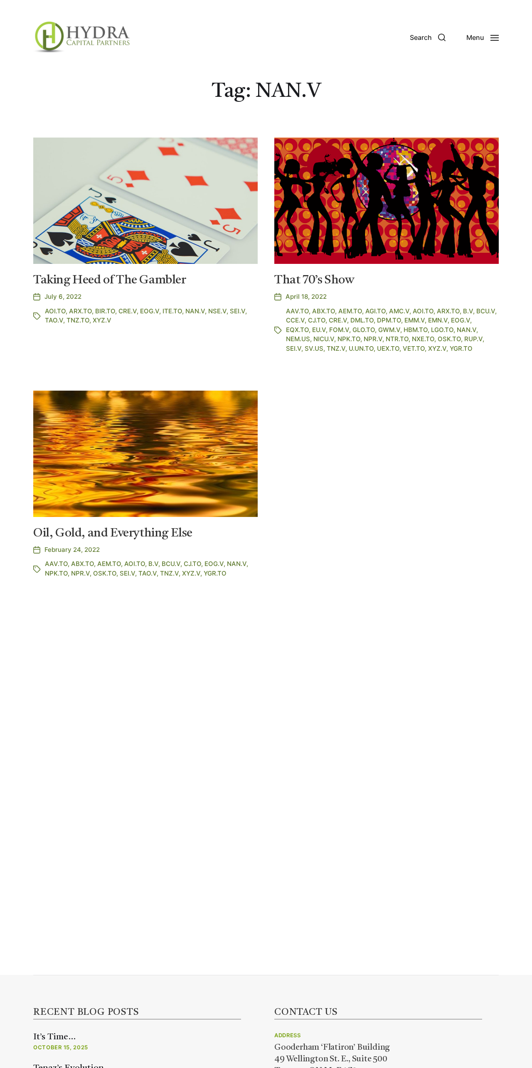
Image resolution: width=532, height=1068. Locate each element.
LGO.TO (442, 330)
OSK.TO (449, 339)
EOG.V (149, 311)
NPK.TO (348, 339)
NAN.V (195, 311)
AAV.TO (297, 311)
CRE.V (127, 311)
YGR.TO (461, 348)
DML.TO (362, 320)
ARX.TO (80, 311)
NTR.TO (397, 339)
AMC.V (399, 311)
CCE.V (295, 320)
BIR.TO (105, 311)
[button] (427, 37)
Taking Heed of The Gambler (109, 280)
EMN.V (438, 320)
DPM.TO (389, 320)
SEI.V (237, 311)
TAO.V (54, 320)
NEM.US (298, 339)
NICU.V (323, 339)
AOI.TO (55, 311)
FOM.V (339, 330)
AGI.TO (375, 311)
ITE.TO (172, 311)
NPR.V (373, 339)
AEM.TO (350, 311)
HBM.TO (416, 330)
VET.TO (414, 348)
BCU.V (485, 311)
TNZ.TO (77, 320)
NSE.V (217, 311)
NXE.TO (423, 339)
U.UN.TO (361, 348)
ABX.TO (323, 311)
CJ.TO (316, 320)
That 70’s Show (314, 280)
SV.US (314, 348)
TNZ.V (336, 348)
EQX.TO (297, 330)
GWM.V (389, 330)
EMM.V (414, 320)
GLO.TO (363, 330)
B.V (468, 311)
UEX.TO (388, 348)
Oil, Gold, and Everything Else (112, 533)
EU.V (319, 330)
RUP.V (473, 339)
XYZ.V (102, 320)
